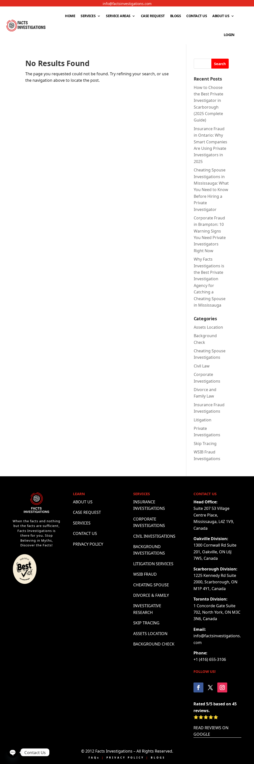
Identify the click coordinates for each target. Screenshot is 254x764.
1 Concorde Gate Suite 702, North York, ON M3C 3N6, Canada (216, 612)
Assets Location (208, 327)
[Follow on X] (210, 687)
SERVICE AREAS (118, 15)
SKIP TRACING (146, 623)
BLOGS (175, 15)
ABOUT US (220, 15)
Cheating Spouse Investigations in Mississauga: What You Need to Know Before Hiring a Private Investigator (211, 189)
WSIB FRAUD (145, 574)
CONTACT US (196, 15)
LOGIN (229, 34)
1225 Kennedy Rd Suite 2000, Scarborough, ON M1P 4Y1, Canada (215, 582)
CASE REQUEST (153, 15)
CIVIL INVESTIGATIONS (154, 536)
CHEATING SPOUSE (151, 585)
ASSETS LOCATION (150, 633)
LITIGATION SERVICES (153, 563)
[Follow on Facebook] (198, 687)
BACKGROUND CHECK (153, 644)
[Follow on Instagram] (222, 687)
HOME (70, 15)
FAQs (94, 757)
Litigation (202, 420)
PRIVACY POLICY (88, 544)
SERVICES (88, 15)
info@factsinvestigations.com (127, 3)
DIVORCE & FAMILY (151, 595)
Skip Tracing (205, 443)
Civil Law (202, 366)
